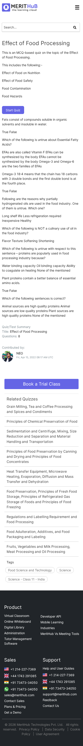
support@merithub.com (60, 694)
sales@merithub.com (19, 695)
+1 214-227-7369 (23, 669)
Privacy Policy (29, 729)
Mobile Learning (52, 622)
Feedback (50, 700)
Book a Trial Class (41, 384)
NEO (19, 353)
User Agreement (47, 734)
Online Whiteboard (17, 621)
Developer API (51, 616)
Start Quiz (13, 110)
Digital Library (14, 627)
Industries (48, 628)
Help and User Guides (58, 668)
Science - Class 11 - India (26, 579)
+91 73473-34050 (24, 682)
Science (65, 570)
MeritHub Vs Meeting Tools (60, 634)
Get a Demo (12, 712)
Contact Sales (14, 701)
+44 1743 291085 (23, 676)
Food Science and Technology (30, 570)
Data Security (55, 729)
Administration (14, 633)
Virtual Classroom (16, 616)
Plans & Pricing (15, 706)
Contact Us (51, 706)
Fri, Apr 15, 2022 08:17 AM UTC (34, 357)
